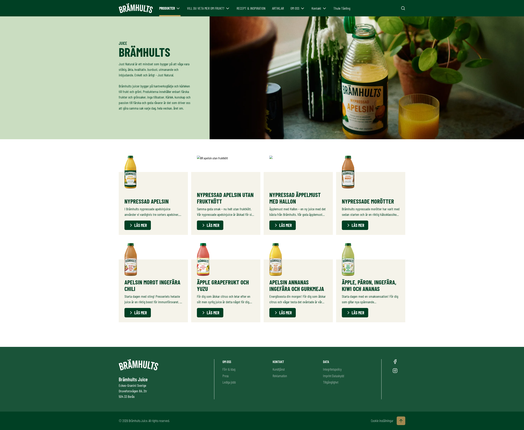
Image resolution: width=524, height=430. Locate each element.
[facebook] (395, 361)
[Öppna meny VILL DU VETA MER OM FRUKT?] (227, 8)
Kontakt (316, 8)
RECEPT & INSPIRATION (251, 8)
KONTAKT (278, 362)
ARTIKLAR (278, 8)
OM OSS (294, 8)
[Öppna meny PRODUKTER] (178, 8)
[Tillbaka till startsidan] (136, 8)
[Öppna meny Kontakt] (324, 8)
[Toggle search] (403, 8)
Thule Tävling (341, 8)
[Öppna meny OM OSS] (302, 8)
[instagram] (395, 370)
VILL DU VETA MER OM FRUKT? (205, 8)
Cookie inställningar (382, 421)
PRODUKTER (167, 8)
